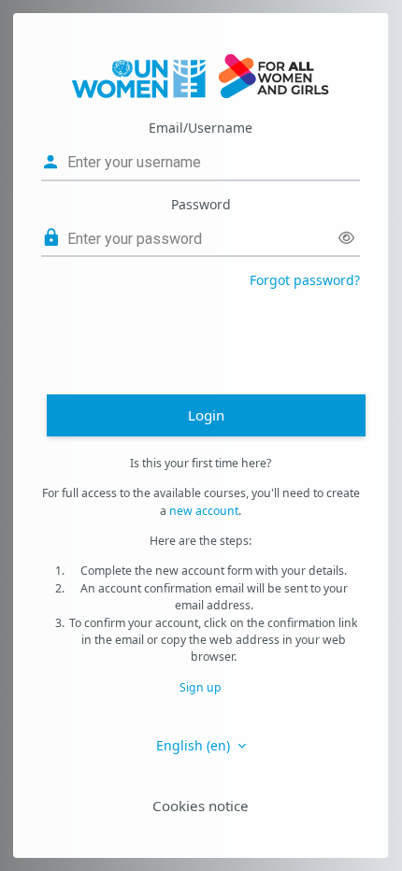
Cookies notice (200, 805)
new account (203, 511)
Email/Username (200, 127)
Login (206, 415)
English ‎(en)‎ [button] (195, 745)
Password (201, 204)
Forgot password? (305, 280)
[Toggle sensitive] (346, 237)
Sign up (200, 687)
